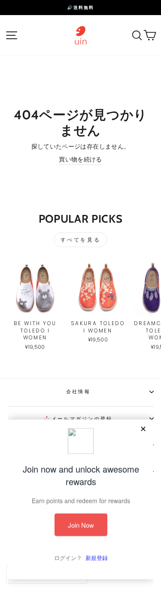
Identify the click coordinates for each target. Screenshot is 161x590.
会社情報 (78, 391)
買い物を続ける (80, 159)
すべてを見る (81, 239)
